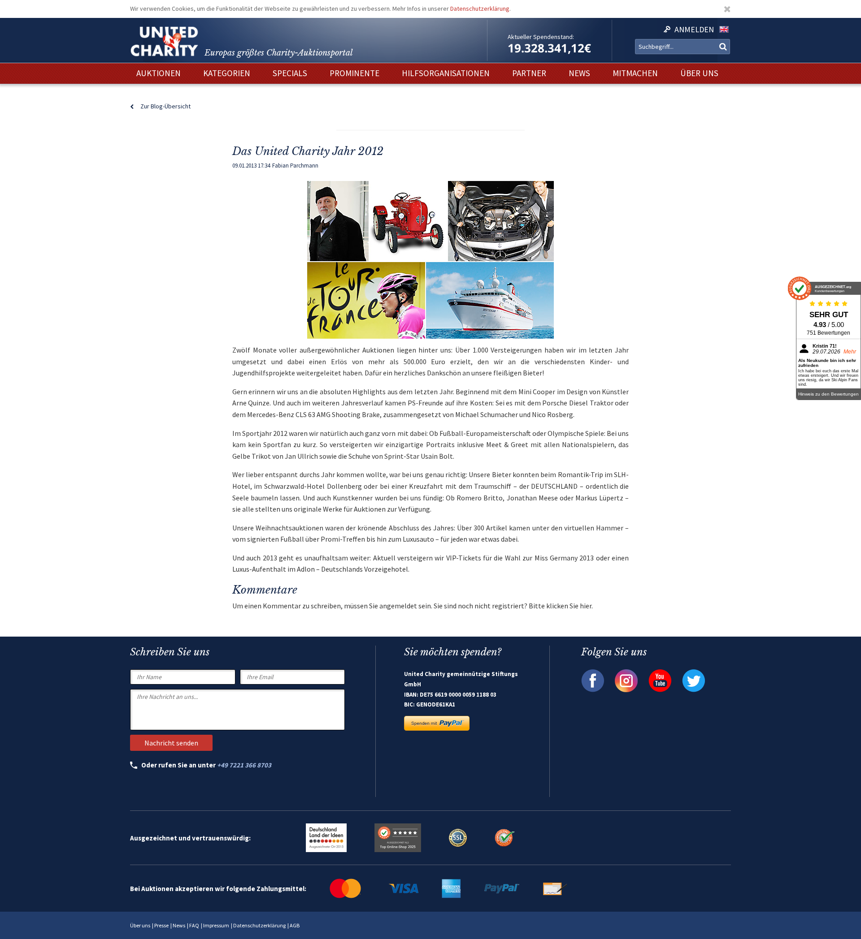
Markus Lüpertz (599, 497)
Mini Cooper (537, 391)
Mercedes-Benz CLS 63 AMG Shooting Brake (313, 414)
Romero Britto (480, 497)
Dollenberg (344, 486)
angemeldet (398, 605)
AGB (295, 925)
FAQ (194, 925)
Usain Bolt (437, 456)
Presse (161, 925)
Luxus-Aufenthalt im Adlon (273, 568)
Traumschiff (492, 486)
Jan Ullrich (301, 456)
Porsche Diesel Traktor (577, 402)
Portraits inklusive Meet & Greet (477, 444)
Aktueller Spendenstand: (541, 37)
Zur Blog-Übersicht (165, 106)
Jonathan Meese (532, 497)
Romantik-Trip (580, 474)
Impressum (216, 925)
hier (585, 605)
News (179, 925)
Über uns (140, 925)
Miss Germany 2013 (564, 557)
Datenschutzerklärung (479, 8)
